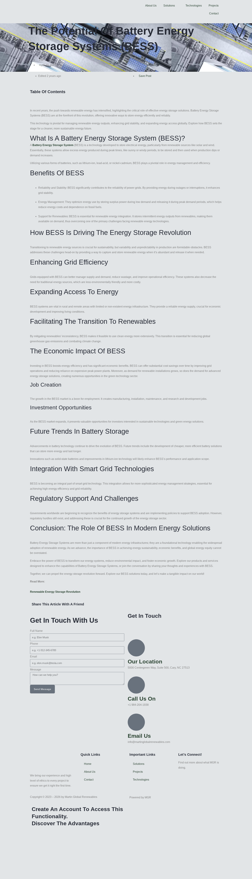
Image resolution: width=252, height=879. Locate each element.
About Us (151, 5)
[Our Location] (136, 647)
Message (35, 669)
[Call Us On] (136, 685)
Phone (34, 643)
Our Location (145, 661)
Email (33, 656)
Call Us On (142, 699)
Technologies (193, 5)
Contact (214, 13)
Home (87, 763)
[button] (126, 96)
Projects (214, 5)
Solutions (169, 5)
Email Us (139, 736)
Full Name (36, 630)
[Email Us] (136, 722)
